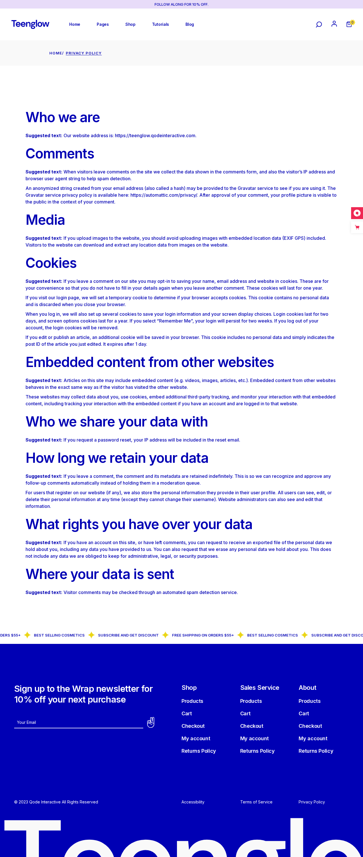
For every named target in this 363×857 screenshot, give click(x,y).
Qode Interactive (44, 801)
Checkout (193, 726)
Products (192, 701)
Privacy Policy (312, 801)
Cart (187, 713)
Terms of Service (256, 801)
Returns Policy (199, 751)
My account (196, 738)
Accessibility (193, 801)
